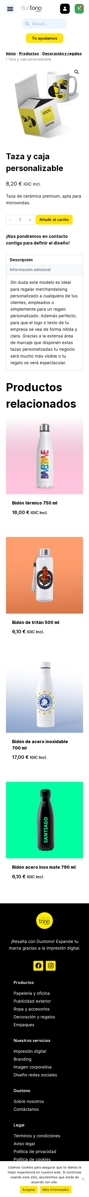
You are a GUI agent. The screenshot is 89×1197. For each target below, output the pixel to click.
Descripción (21, 260)
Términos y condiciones (37, 1135)
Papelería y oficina (32, 993)
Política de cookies (32, 1159)
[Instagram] (51, 966)
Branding (22, 1059)
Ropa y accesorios (32, 1009)
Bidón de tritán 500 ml (35, 622)
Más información (56, 1190)
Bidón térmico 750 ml (34, 503)
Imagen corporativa (33, 1067)
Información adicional (30, 269)
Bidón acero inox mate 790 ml (44, 867)
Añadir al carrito (54, 219)
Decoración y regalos (34, 1016)
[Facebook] (38, 966)
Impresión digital (30, 1051)
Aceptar (28, 1190)
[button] (10, 9)
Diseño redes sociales (35, 1074)
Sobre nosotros (29, 1101)
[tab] (44, 260)
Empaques (24, 1024)
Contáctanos (26, 1109)
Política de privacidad (35, 1151)
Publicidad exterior (32, 1001)
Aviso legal (24, 1143)
